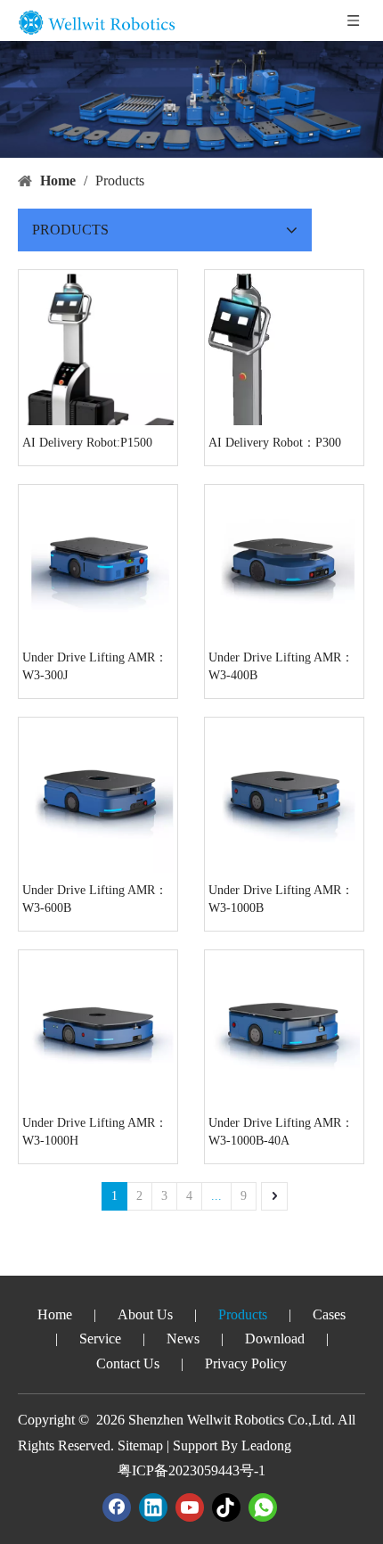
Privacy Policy (246, 1363)
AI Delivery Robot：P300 (274, 442)
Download (275, 1338)
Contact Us (127, 1363)
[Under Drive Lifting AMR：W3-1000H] (98, 1028)
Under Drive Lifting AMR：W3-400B (281, 666)
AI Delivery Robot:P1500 (87, 442)
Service (100, 1338)
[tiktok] (226, 1507)
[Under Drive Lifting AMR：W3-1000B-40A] (284, 1028)
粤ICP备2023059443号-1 (191, 1470)
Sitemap (140, 1445)
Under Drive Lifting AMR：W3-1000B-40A (281, 1131)
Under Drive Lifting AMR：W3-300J (94, 666)
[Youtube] (189, 1507)
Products (242, 1314)
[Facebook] (116, 1507)
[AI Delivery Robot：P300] (284, 414)
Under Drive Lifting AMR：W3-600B (94, 899)
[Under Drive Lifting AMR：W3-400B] (284, 563)
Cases (329, 1314)
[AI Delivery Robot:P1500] (98, 371)
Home (54, 1314)
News (183, 1338)
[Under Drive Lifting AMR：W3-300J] (98, 563)
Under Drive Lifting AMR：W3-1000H (94, 1131)
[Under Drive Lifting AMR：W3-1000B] (284, 795)
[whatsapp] (263, 1507)
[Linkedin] (153, 1507)
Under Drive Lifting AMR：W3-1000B (281, 899)
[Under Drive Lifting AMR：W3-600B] (98, 795)
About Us (145, 1314)
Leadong (266, 1445)
